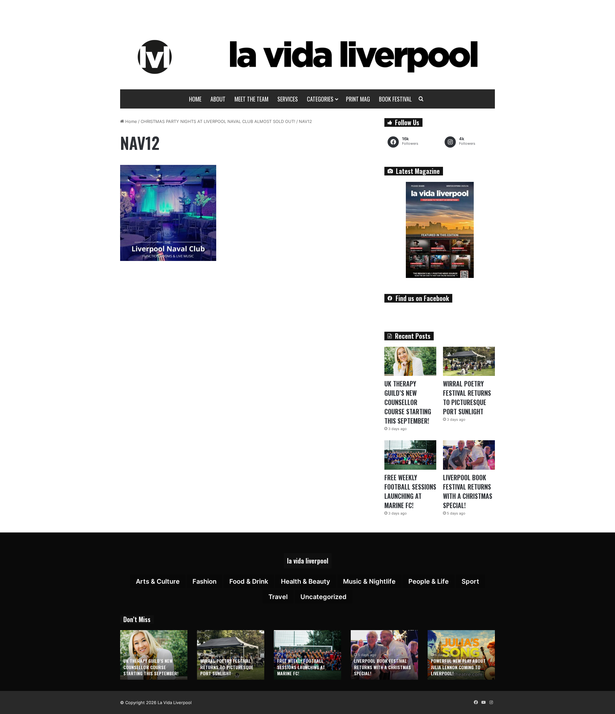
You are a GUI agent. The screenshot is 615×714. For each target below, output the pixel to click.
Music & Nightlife (369, 581)
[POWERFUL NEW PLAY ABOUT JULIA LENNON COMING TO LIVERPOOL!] (461, 655)
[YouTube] (483, 702)
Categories (320, 99)
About (218, 99)
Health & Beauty (305, 581)
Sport (470, 581)
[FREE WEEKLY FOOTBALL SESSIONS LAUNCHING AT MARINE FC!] (410, 454)
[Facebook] (476, 702)
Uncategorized (323, 597)
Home (195, 99)
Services (287, 99)
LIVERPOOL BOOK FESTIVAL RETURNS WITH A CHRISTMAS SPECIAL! (467, 491)
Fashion (205, 581)
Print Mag (358, 99)
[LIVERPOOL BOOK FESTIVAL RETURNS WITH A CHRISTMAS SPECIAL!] (469, 454)
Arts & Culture (158, 581)
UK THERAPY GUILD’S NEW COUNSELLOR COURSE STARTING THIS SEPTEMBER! (407, 402)
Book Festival (395, 99)
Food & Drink (248, 581)
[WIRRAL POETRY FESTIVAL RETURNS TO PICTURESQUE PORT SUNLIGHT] (469, 361)
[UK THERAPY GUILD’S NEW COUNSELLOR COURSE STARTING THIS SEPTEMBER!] (410, 361)
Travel (278, 597)
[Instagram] (491, 702)
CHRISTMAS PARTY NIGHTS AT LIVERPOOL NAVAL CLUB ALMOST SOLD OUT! (218, 121)
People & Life (428, 581)
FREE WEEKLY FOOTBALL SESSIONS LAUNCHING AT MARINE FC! (410, 491)
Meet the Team (251, 99)
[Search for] (421, 99)
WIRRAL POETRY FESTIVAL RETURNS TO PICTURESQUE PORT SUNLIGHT (467, 397)
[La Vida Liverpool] (308, 56)
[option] (153, 655)
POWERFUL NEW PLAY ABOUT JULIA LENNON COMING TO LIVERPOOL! (458, 667)
